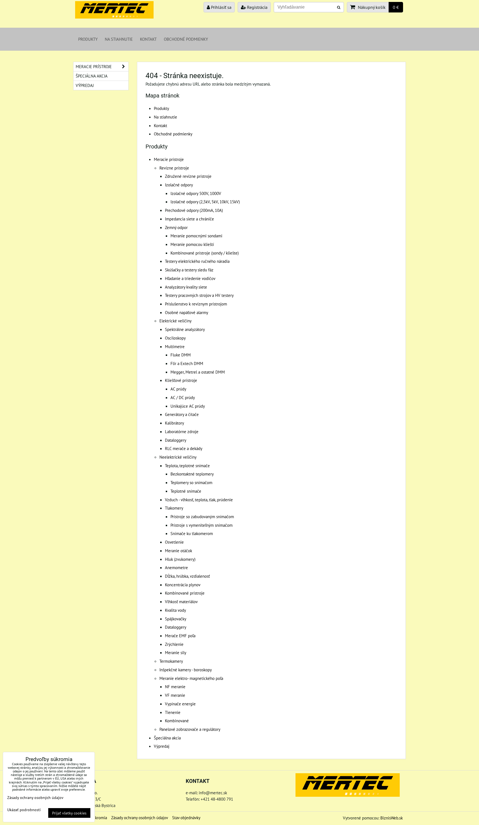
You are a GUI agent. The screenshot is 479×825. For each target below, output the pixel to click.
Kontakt (148, 39)
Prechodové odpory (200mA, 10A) (194, 210)
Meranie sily (175, 652)
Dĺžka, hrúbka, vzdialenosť (187, 576)
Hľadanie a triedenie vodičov (190, 278)
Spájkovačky (175, 618)
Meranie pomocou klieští (192, 244)
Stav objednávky (186, 817)
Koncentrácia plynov (182, 584)
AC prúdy (178, 389)
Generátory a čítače (182, 414)
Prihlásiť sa (220, 7)
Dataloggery (175, 440)
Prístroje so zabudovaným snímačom (202, 516)
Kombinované (177, 720)
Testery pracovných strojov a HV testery (199, 295)
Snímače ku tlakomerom (191, 533)
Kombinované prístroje (185, 593)
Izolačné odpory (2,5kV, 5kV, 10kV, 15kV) (205, 201)
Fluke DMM (180, 355)
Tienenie (172, 712)
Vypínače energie (180, 703)
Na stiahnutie (119, 39)
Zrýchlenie (174, 644)
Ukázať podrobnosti (24, 810)
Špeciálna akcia (167, 738)
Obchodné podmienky (186, 39)
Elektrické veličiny (175, 320)
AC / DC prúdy (182, 397)
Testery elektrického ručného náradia (197, 261)
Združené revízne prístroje (188, 176)
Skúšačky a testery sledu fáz (189, 270)
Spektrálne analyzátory (185, 329)
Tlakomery (174, 508)
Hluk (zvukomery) (180, 559)
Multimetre (175, 346)
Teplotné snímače (185, 491)
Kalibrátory (174, 423)
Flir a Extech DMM (186, 363)
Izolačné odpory (179, 184)
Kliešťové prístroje (181, 380)
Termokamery (171, 661)
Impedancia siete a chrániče (189, 219)
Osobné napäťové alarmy (186, 312)
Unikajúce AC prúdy (187, 406)
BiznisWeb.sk (391, 818)
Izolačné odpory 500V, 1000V (195, 193)
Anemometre (176, 567)
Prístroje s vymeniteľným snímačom (201, 525)
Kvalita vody (175, 610)
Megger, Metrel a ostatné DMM (197, 372)
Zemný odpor (176, 227)
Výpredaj (161, 746)
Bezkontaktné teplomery (192, 474)
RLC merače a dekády (183, 448)
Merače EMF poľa (180, 635)
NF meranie (175, 686)
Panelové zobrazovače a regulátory (189, 729)
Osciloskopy (175, 338)
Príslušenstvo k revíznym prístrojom (196, 304)
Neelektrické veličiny (178, 457)
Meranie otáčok (178, 550)
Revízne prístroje (174, 168)
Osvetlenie (174, 542)
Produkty (88, 39)
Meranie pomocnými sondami (196, 235)
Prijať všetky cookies (69, 813)
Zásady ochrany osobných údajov (139, 817)
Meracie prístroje (169, 159)
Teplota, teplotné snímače (187, 465)
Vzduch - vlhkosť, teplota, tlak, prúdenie (199, 499)
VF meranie (175, 695)
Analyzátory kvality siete (186, 287)
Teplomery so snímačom (191, 482)
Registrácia (256, 7)
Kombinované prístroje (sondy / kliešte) (204, 253)
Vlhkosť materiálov (181, 601)
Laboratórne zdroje (181, 431)
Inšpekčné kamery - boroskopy (185, 669)
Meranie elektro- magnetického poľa (191, 678)
